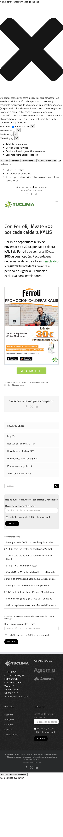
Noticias (8, 729)
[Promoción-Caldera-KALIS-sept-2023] (31, 288)
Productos (9, 719)
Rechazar (15, 161)
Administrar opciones (16, 144)
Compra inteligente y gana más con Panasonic (29, 598)
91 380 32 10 (25, 187)
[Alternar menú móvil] (57, 202)
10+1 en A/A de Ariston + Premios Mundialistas (30, 592)
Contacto (8, 724)
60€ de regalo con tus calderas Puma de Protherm (31, 605)
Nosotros (8, 714)
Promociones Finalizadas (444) (22, 458)
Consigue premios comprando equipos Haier (28, 585)
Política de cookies (15, 170)
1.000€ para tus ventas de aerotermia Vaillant (29, 549)
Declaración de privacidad (18, 173)
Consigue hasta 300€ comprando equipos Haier (29, 542)
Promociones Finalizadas (31, 382)
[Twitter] (31, 194)
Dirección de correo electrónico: (20, 506)
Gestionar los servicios (17, 147)
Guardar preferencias (47, 161)
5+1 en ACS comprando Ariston (21, 565)
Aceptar (4, 161)
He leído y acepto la (29, 517)
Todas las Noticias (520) (19, 473)
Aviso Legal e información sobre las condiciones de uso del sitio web (40, 758)
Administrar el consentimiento (13, 774)
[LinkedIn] (36, 194)
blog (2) (11, 436)
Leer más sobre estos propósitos (22, 154)
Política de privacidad (39, 517)
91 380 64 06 (40, 187)
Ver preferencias (28, 161)
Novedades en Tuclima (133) (21, 451)
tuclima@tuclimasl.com (31, 190)
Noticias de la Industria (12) (21, 443)
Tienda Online (11, 734)
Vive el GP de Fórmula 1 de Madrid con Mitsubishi (30, 572)
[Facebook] (27, 194)
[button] (31, 50)
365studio (37, 762)
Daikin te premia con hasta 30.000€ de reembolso (31, 579)
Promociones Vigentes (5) (19, 466)
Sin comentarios (18, 385)
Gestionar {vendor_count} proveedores (25, 151)
